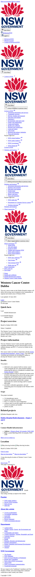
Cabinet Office (8, 528)
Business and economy (14, 187)
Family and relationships (15, 122)
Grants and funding (13, 124)
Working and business (11, 184)
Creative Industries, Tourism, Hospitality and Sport (18, 534)
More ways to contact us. (8, 437)
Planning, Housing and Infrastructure (14, 541)
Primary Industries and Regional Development (17, 544)
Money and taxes (13, 194)
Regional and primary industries (17, 132)
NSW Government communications (14, 564)
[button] (7, 454)
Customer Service (9, 536)
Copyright (7, 516)
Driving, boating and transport (16, 116)
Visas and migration (13, 134)
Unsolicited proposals (10, 566)
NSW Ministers (8, 556)
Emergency (11, 119)
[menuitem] (9, 39)
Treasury (6, 547)
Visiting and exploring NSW (16, 250)
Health (6, 539)
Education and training (14, 117)
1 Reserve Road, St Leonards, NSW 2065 (22, 431)
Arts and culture (12, 247)
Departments (5, 524)
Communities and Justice (11, 533)
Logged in (6, 35)
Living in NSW (9, 111)
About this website (7, 509)
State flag (7, 505)
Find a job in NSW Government (13, 561)
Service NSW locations (11, 502)
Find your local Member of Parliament (15, 558)
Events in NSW (12, 248)
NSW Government (7, 551)
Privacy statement (9, 519)
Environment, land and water (16, 121)
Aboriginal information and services (18, 112)
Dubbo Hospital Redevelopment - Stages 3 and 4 (17, 352)
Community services (13, 114)
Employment (11, 191)
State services (8, 504)
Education (7, 537)
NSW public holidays (14, 252)
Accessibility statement (10, 514)
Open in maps (5, 451)
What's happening (10, 243)
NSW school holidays (14, 253)
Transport (7, 546)
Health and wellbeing (14, 125)
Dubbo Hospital (8, 372)
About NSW (11, 245)
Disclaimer (7, 517)
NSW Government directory (12, 521)
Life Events (11, 130)
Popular (4, 497)
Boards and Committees (11, 559)
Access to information (10, 512)
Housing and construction (15, 127)
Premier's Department (10, 542)
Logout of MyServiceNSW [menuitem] (12, 42)
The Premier (7, 554)
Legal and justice (13, 129)
